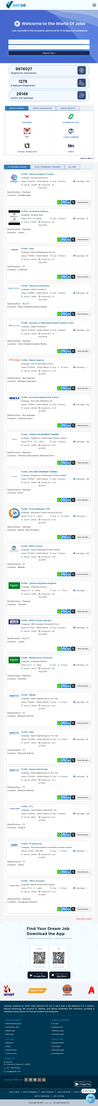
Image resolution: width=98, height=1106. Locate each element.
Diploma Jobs (57, 1027)
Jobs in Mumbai (47, 1092)
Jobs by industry (67, 108)
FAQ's (8, 1046)
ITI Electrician (35, 843)
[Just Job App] (83, 1084)
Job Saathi (56, 1046)
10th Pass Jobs (58, 1034)
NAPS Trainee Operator (40, 620)
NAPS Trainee (35, 546)
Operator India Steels (39, 286)
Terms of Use (11, 1053)
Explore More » (87, 158)
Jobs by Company (16, 108)
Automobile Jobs (12, 1027)
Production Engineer (39, 211)
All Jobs (72, 167)
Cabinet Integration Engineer (42, 583)
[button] (88, 1091)
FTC (31, 806)
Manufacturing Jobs (13, 1024)
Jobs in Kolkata (80, 1092)
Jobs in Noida (58, 1096)
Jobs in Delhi (14, 1092)
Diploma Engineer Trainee (41, 174)
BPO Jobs (10, 1034)
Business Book (58, 1043)
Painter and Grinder (38, 769)
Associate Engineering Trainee (44, 397)
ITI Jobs (55, 1024)
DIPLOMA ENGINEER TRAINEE (43, 472)
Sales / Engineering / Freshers (47, 167)
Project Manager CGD (39, 509)
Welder (32, 695)
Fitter (31, 248)
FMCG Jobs (10, 1031)
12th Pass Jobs (58, 1031)
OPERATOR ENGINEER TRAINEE (44, 434)
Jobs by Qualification (42, 108)
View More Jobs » (84, 919)
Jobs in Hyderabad (41, 1096)
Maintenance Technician (40, 657)
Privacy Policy (11, 1050)
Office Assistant (37, 881)
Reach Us (9, 1043)
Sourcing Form (57, 1053)
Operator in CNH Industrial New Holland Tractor (51, 323)
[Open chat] (90, 1098)
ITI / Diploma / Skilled (17, 167)
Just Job (48, 1103)
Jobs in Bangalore (30, 1092)
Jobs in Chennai (63, 1092)
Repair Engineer (36, 360)
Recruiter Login (58, 1050)
